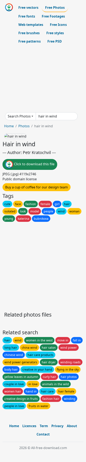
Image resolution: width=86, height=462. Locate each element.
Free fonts (26, 16)
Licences (29, 426)
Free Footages (53, 16)
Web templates (30, 24)
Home (9, 126)
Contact (43, 434)
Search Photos (19, 116)
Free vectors (28, 7)
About (72, 426)
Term (44, 426)
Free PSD (54, 41)
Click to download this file (33, 164)
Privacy (57, 426)
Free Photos (55, 7)
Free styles (55, 33)
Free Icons (58, 24)
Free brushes (29, 33)
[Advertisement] (43, 79)
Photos (24, 126)
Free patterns (29, 41)
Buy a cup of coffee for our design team (36, 187)
